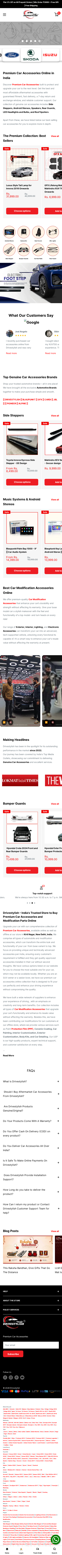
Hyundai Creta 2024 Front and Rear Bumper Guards (22, 891)
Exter (19, 1495)
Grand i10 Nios (33, 1500)
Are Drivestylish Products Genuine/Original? (18, 1149)
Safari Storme (35, 1473)
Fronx (33, 1459)
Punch (52, 1473)
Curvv (6, 1473)
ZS (41, 1511)
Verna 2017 (31, 1502)
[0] (56, 14)
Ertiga (47, 1450)
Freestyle (54, 1527)
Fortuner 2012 (20, 1479)
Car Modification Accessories (29, 1050)
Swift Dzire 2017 (41, 1455)
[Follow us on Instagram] (11, 1419)
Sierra (10, 1473)
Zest (14, 1475)
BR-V (53, 1518)
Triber (19, 1542)
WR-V (49, 1518)
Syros (25, 1506)
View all (55, 177)
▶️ (46, 763)
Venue (18, 1497)
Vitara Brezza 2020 (31, 1457)
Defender (6, 1491)
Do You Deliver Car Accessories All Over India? (26, 1189)
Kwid (28, 1542)
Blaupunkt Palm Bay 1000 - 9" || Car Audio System (21, 592)
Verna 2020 (39, 1502)
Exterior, (20, 668)
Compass (6, 1522)
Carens (19, 1506)
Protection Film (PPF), (22, 1070)
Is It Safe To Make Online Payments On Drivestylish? (25, 1203)
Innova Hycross (40, 1482)
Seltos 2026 (11, 1506)
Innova (5, 1482)
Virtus (5, 1538)
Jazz (31, 1518)
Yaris (11, 1486)
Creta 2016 (40, 1495)
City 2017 (13, 1518)
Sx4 (5, 1457)
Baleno (24, 1450)
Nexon (10, 1475)
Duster (14, 1542)
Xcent (24, 1502)
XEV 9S (16, 1464)
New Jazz (37, 1518)
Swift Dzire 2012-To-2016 (27, 1455)
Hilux (13, 1479)
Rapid (39, 1533)
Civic (26, 1518)
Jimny (28, 1459)
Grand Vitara (11, 1457)
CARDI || (49, 441)
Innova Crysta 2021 (28, 1482)
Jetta (20, 1538)
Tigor (5, 1475)
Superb (29, 1533)
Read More (8, 1096)
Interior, (29, 668)
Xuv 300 (43, 1466)
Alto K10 (18, 1450)
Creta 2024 (11, 1497)
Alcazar (5, 1495)
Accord (5, 1515)
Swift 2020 (7, 1455)
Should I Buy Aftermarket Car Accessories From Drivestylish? (27, 1135)
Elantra (32, 1497)
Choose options (22, 252)
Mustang (5, 1529)
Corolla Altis (6, 1479)
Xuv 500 (50, 1466)
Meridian (12, 1522)
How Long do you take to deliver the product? (24, 1233)
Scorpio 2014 (47, 1464)
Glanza (48, 1482)
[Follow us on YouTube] (22, 1419)
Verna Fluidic (49, 1502)
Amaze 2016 (27, 1515)
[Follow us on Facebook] (5, 1419)
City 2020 (20, 1518)
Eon (51, 1500)
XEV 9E (11, 1464)
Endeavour (23, 1527)
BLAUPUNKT (29, 441)
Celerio (38, 1450)
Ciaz (42, 1450)
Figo (40, 1527)
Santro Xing (11, 1502)
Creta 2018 (48, 1495)
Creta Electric (27, 1495)
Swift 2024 (15, 1455)
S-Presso (25, 1452)
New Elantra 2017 (41, 1497)
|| (5, 445)
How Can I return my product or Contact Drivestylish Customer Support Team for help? (26, 1249)
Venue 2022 (25, 1497)
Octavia (14, 1533)
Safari (28, 1473)
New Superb (22, 1533)
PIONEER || (12, 445)
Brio (43, 1515)
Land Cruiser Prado (52, 1484)
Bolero (21, 1464)
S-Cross (18, 1452)
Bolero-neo (28, 1464)
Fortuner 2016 (30, 1479)
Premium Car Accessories (25, 126)
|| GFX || (40, 441)
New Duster (6, 1542)
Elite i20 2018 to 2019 (14, 1500)
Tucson (19, 1502)
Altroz (15, 1473)
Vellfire (6, 1486)
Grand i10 (25, 1500)
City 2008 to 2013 (51, 1515)
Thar (40, 1464)
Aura (33, 1495)
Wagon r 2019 (18, 1459)
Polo (30, 1538)
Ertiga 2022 (7, 1452)
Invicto (49, 1457)
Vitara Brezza (20, 1457)
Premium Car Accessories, (16, 971)
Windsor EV (11, 1511)
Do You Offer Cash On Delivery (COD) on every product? (26, 1174)
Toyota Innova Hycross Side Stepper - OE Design (20, 503)
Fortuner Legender (51, 1479)
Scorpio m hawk (22, 1466)
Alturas (5, 1464)
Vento (35, 1538)
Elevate (11, 1515)
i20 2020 (45, 1500)
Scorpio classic (11, 1466)
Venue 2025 (13, 1495)
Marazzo (22, 1468)
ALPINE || (23, 445)
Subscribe (13, 1395)
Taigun (10, 1538)
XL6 (24, 1459)
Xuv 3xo (15, 1468)
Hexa (41, 1473)
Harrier (47, 1473)
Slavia (34, 1533)
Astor (4, 1511)
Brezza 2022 (42, 1457)
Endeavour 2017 (33, 1527)
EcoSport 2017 (14, 1527)
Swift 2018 (52, 1452)
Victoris (12, 1450)
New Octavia (7, 1533)
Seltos (5, 1506)
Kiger (23, 1542)
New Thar (35, 1464)
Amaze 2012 (18, 1515)
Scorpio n (31, 1466)
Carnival (35, 1506)
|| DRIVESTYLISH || (12, 441)
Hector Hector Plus (33, 1511)
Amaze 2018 (36, 1515)
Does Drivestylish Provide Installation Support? (24, 1218)
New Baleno (31, 1450)
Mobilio (44, 1518)
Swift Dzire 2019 (52, 1455)
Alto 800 (5, 1450)
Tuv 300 (37, 1466)
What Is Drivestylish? (15, 1122)
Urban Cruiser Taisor (30, 1484)
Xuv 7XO (9, 1468)
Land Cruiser (41, 1484)
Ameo (15, 1538)
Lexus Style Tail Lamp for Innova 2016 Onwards (19, 228)
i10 (40, 1500)
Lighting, (38, 668)
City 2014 (6, 1518)
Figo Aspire (46, 1527)
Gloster (18, 1511)
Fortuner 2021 (40, 1479)
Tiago (56, 1473)
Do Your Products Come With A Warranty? (27, 1162)
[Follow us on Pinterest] (16, 1419)
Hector (24, 1511)
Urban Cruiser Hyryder (15, 1484)
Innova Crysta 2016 (14, 1482)
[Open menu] (4, 14)
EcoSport (5, 1527)
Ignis (13, 1452)
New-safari (22, 1473)
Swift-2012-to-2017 (42, 1452)
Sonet (29, 1506)
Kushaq (45, 1533)
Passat (25, 1538)
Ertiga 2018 (53, 1450)
